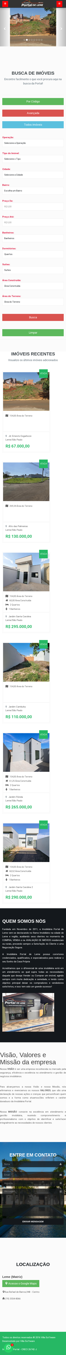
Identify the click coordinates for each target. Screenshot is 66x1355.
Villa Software (48, 1337)
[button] (5, 27)
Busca (33, 317)
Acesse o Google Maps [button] (22, 1283)
